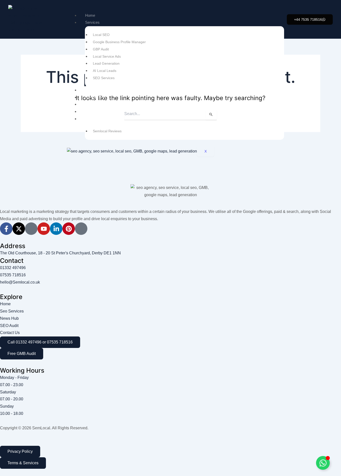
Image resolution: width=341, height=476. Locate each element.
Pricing (90, 104)
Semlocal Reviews (107, 131)
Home (90, 15)
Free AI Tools (95, 97)
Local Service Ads (107, 56)
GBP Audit (101, 49)
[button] (310, 19)
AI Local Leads (104, 71)
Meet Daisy (94, 90)
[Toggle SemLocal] (323, 463)
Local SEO (101, 35)
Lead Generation (106, 63)
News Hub (93, 111)
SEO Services (104, 78)
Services (92, 22)
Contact (91, 119)
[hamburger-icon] (275, 17)
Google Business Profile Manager (119, 42)
